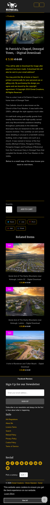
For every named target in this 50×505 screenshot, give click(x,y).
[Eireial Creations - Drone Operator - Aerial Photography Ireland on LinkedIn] (36, 463)
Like (22, 222)
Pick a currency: (12, 475)
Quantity (9, 204)
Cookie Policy (11, 442)
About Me (9, 423)
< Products (10, 16)
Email (22, 228)
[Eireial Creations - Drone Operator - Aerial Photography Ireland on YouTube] (22, 463)
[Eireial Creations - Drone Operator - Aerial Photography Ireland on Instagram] (40, 463)
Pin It (33, 222)
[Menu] (36, 5)
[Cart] (41, 5)
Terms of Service (12, 446)
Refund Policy (11, 435)
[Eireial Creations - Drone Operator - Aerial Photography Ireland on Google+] (17, 463)
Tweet (12, 222)
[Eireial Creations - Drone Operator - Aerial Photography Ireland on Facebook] (12, 463)
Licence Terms (11, 427)
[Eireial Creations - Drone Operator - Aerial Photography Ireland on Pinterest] (31, 463)
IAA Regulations (12, 419)
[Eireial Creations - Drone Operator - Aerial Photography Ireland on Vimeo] (26, 463)
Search (8, 431)
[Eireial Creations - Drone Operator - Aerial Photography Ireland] (12, 7)
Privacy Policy (11, 439)
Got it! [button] (25, 500)
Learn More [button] (9, 494)
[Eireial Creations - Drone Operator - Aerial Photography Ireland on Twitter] (8, 463)
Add (11, 228)
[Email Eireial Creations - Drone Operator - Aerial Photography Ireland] (8, 468)
